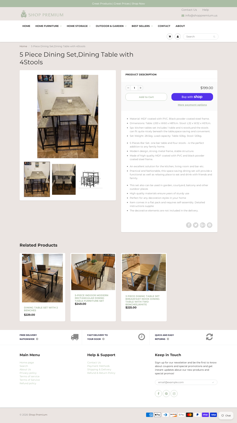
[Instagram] (174, 393)
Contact (164, 26)
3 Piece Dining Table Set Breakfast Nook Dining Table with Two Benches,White (142, 300)
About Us (25, 369)
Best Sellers (141, 26)
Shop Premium (38, 414)
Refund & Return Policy (101, 372)
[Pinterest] (166, 393)
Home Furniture (47, 26)
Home (26, 26)
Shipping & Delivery (99, 369)
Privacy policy (28, 372)
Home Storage (77, 26)
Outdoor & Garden (110, 26)
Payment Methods (98, 366)
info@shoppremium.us (201, 15)
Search (24, 366)
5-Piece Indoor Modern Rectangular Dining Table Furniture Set (91, 298)
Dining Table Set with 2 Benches (41, 309)
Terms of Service (30, 379)
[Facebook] (158, 393)
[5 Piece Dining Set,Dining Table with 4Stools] (68, 116)
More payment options (192, 104)
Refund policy (28, 383)
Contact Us (189, 9)
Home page (27, 362)
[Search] (214, 37)
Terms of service (29, 376)
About (180, 26)
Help (205, 9)
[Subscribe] (213, 382)
